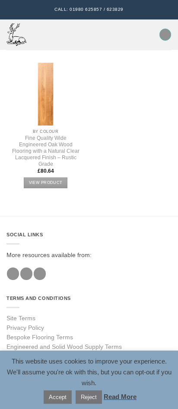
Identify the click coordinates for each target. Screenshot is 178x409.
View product (45, 182)
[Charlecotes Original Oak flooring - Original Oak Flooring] (16, 34)
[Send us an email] (40, 273)
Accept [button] (58, 397)
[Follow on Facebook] (13, 273)
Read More (120, 396)
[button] (37, 35)
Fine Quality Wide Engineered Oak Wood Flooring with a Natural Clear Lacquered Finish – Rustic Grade (45, 151)
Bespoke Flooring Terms (39, 337)
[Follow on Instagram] (26, 273)
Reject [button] (89, 397)
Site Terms (20, 318)
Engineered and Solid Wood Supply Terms (64, 347)
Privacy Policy (25, 328)
